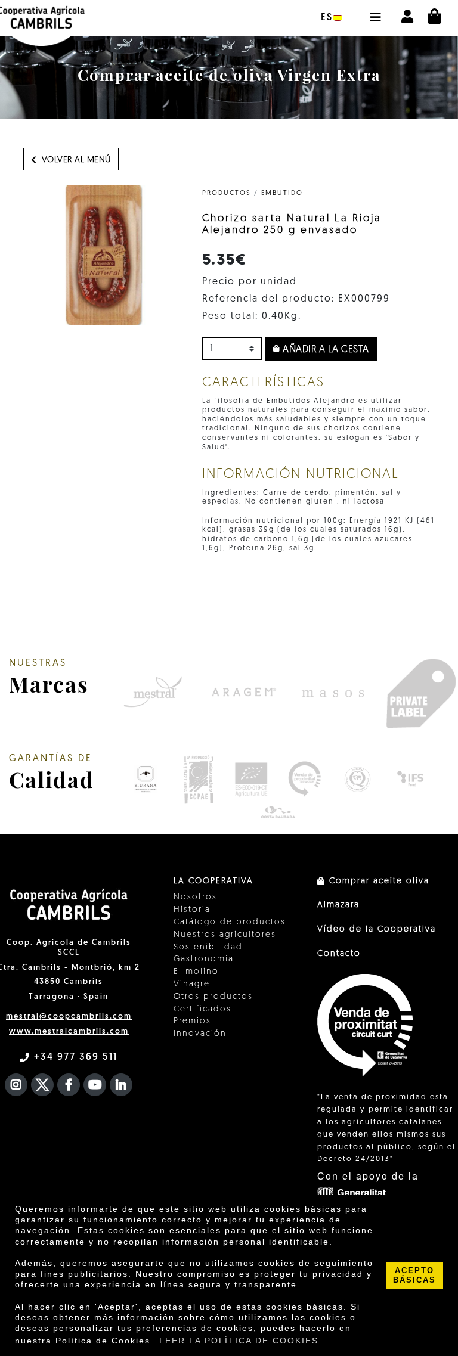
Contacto (339, 953)
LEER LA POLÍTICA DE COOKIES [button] (238, 1340)
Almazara (338, 905)
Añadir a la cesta (324, 350)
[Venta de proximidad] (304, 779)
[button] (375, 11)
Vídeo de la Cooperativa (376, 929)
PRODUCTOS (226, 193)
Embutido (282, 193)
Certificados (202, 1009)
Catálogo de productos (230, 922)
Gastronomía (204, 959)
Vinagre (192, 984)
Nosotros (195, 897)
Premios (192, 1021)
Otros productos (213, 996)
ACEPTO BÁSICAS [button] (414, 1275)
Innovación (200, 1033)
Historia (192, 909)
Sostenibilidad (208, 947)
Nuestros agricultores (225, 934)
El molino (196, 971)
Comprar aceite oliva (377, 881)
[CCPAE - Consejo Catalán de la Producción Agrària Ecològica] (198, 779)
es (327, 18)
